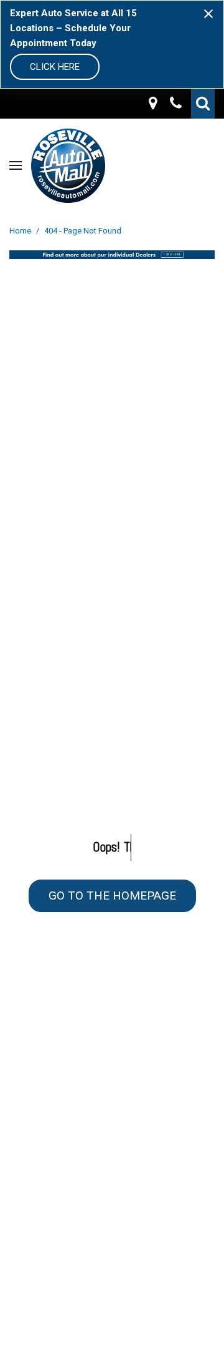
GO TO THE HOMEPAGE (112, 895)
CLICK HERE (55, 66)
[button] (203, 104)
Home (21, 230)
